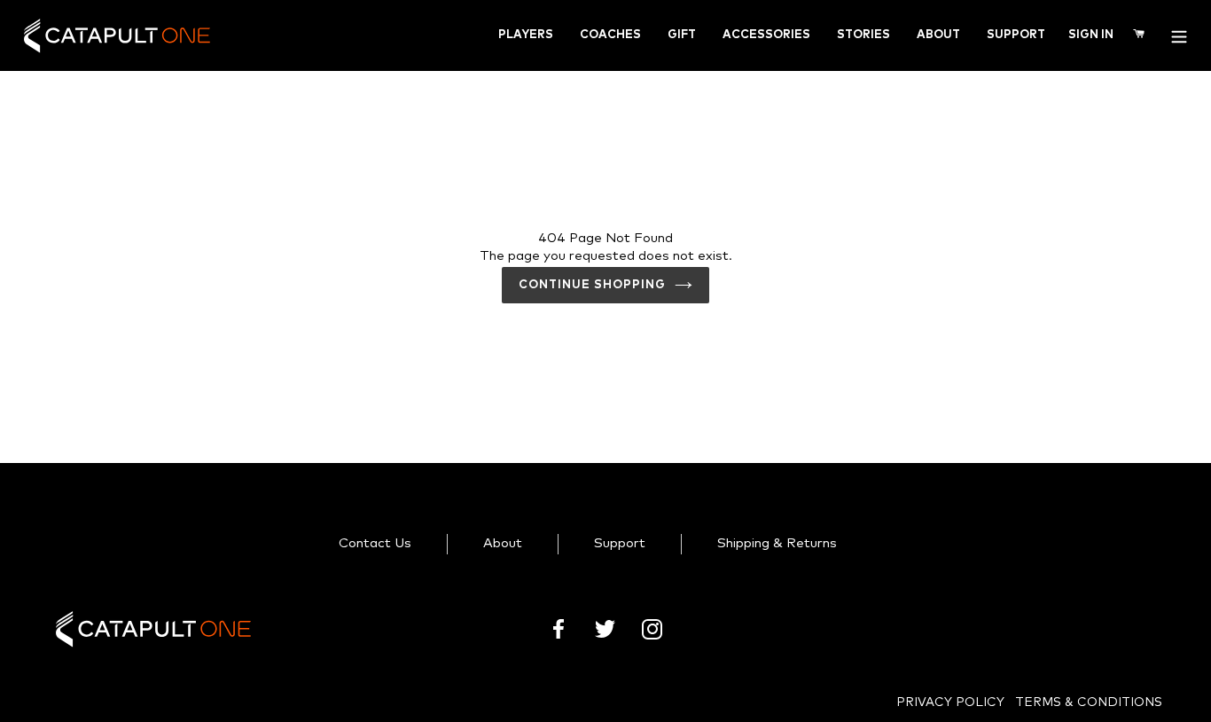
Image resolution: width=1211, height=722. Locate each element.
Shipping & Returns (777, 543)
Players (525, 35)
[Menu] (1179, 35)
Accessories (766, 35)
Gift (682, 35)
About (938, 35)
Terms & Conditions (1088, 702)
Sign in (1090, 34)
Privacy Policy (950, 702)
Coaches (610, 35)
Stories (863, 35)
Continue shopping (593, 285)
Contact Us (375, 543)
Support (1016, 35)
